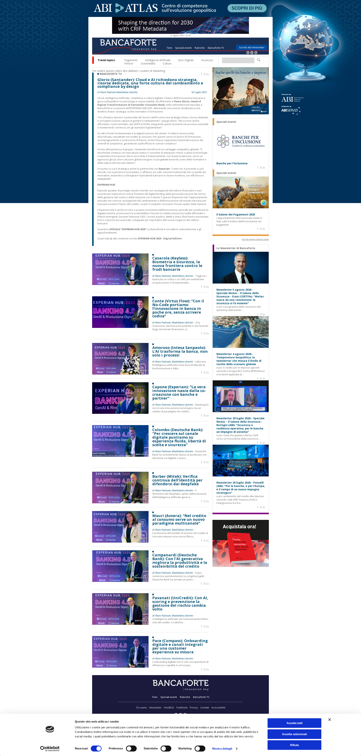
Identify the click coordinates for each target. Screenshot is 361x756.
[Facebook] (248, 53)
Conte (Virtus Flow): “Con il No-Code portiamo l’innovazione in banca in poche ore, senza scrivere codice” (178, 308)
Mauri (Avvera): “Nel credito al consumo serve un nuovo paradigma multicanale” (179, 519)
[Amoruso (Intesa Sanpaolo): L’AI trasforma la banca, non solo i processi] (120, 373)
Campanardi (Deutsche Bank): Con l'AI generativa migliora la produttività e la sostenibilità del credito (179, 560)
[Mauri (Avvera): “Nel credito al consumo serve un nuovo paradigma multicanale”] (120, 541)
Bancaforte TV (216, 47)
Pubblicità (181, 707)
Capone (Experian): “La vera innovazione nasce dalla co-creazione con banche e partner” (179, 392)
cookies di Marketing (152, 71)
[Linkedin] (207, 74)
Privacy (194, 707)
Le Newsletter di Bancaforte (235, 248)
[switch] (131, 748)
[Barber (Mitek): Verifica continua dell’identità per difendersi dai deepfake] (120, 502)
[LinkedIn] (255, 53)
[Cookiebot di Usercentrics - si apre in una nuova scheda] (49, 748)
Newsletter (155, 707)
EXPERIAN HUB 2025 (141, 108)
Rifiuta (294, 745)
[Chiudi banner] (329, 719)
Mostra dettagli (222, 748)
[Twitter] (251, 53)
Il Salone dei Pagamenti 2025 (235, 214)
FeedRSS (169, 707)
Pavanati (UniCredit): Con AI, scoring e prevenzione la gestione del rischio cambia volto (180, 603)
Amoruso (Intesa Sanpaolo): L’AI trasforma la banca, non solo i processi (180, 351)
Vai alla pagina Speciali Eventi (255, 239)
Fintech (128, 63)
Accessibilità (218, 707)
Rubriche (200, 47)
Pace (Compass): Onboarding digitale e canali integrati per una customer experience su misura (180, 646)
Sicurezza (207, 60)
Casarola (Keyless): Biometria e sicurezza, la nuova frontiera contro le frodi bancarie (177, 263)
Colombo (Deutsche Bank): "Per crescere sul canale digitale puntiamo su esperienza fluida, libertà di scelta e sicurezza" (179, 437)
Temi (169, 47)
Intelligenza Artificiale (158, 60)
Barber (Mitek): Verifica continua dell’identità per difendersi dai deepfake (177, 480)
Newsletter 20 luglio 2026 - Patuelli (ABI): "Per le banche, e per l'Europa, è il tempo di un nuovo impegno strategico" (240, 487)
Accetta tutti (295, 723)
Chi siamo (141, 707)
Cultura (167, 63)
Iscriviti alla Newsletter (252, 47)
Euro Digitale (186, 60)
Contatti (204, 707)
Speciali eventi (183, 47)
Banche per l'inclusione (232, 163)
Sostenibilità (148, 63)
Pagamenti (130, 60)
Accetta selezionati (294, 734)
